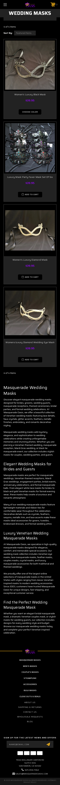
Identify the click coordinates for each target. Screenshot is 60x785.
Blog (30, 721)
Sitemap (51, 780)
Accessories (30, 684)
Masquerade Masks (30, 660)
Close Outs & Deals (30, 696)
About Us (30, 702)
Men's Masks (30, 666)
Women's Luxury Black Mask (30, 94)
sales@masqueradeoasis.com (32, 773)
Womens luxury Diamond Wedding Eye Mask (30, 342)
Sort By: (8, 33)
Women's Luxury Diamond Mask (30, 260)
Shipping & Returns (30, 707)
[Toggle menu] (9, 4)
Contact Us (30, 711)
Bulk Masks (30, 690)
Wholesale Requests (30, 716)
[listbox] (25, 33)
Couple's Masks (30, 672)
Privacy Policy (30, 782)
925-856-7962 (32, 769)
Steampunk (30, 678)
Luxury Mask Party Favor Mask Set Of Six (30, 177)
